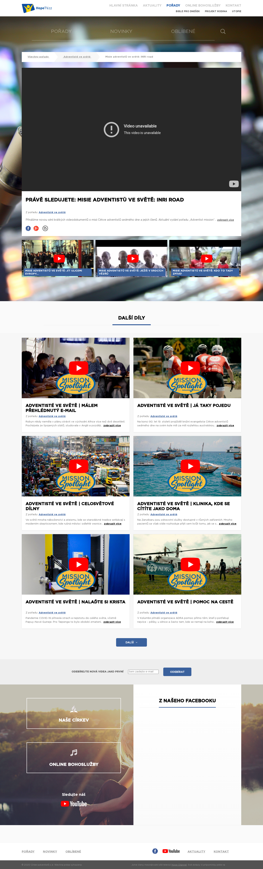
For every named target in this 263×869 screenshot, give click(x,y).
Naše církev (74, 720)
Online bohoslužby (203, 5)
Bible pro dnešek (188, 11)
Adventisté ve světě (77, 57)
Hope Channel (179, 865)
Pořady (173, 5)
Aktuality (152, 5)
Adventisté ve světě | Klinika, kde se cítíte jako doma (183, 506)
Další (130, 642)
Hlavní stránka (123, 5)
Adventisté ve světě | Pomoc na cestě (185, 602)
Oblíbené (183, 31)
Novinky (121, 31)
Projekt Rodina (216, 11)
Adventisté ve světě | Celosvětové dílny (70, 506)
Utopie (236, 11)
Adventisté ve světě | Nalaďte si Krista (75, 602)
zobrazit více (112, 425)
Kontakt (233, 5)
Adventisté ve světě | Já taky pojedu (184, 405)
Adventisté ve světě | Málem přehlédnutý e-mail (62, 408)
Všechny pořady (38, 57)
